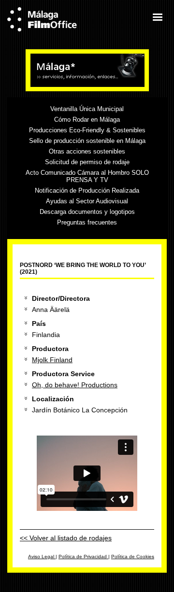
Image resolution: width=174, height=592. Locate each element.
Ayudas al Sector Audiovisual (87, 201)
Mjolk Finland (52, 360)
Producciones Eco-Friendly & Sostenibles (87, 130)
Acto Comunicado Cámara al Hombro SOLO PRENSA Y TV (87, 176)
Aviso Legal (42, 556)
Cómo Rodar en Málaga (87, 119)
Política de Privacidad (83, 556)
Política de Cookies (132, 556)
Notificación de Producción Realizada (87, 190)
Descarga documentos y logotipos (87, 211)
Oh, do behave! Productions (74, 385)
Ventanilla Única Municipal (87, 109)
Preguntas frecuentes (87, 222)
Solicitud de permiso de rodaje (87, 162)
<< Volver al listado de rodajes (66, 538)
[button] (157, 17)
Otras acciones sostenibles (87, 151)
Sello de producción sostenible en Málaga (87, 140)
